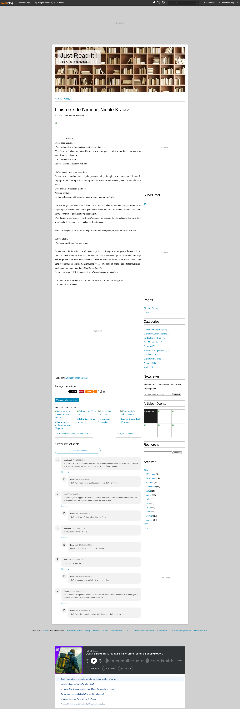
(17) (153, 341)
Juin (148, 499)
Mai (148, 503)
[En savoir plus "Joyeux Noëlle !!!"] (178, 416)
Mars (148, 511)
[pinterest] (163, 2)
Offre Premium (162, 630)
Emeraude (46, 630)
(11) (150, 362)
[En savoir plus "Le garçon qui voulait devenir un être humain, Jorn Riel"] (164, 416)
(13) (154, 358)
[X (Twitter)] (158, 2)
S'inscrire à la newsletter (67, 400)
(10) (149, 366)
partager (111, 668)
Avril (148, 507)
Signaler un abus (117, 630)
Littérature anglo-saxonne (76, 377)
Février (149, 515)
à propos (127, 668)
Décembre (150, 474)
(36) (154, 337)
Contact (67, 98)
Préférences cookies (200, 630)
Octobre (149, 482)
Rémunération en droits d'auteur (143, 630)
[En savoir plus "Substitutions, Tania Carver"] (178, 430)
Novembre (150, 478)
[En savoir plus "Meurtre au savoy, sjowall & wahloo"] (164, 430)
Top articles (97, 630)
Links (146, 312)
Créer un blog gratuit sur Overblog (78, 630)
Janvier (149, 519)
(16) (150, 354)
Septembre (151, 486)
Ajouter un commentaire (78, 451)
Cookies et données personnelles (180, 630)
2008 (146, 524)
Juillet (149, 494)
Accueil (58, 98)
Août (148, 490)
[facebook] (154, 2)
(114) (158, 333)
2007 (146, 528)
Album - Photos (151, 307)
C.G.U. (128, 630)
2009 (146, 469)
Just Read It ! (79, 55)
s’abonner (95, 668)
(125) (155, 329)
